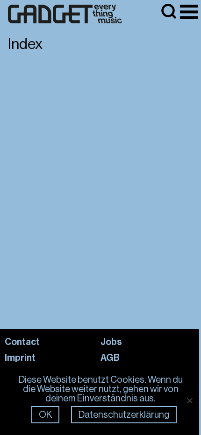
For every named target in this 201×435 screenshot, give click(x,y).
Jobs (111, 341)
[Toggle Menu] (189, 12)
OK (45, 414)
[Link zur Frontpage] (65, 14)
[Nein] (189, 400)
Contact (22, 341)
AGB (110, 357)
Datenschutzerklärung (124, 414)
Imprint (20, 357)
